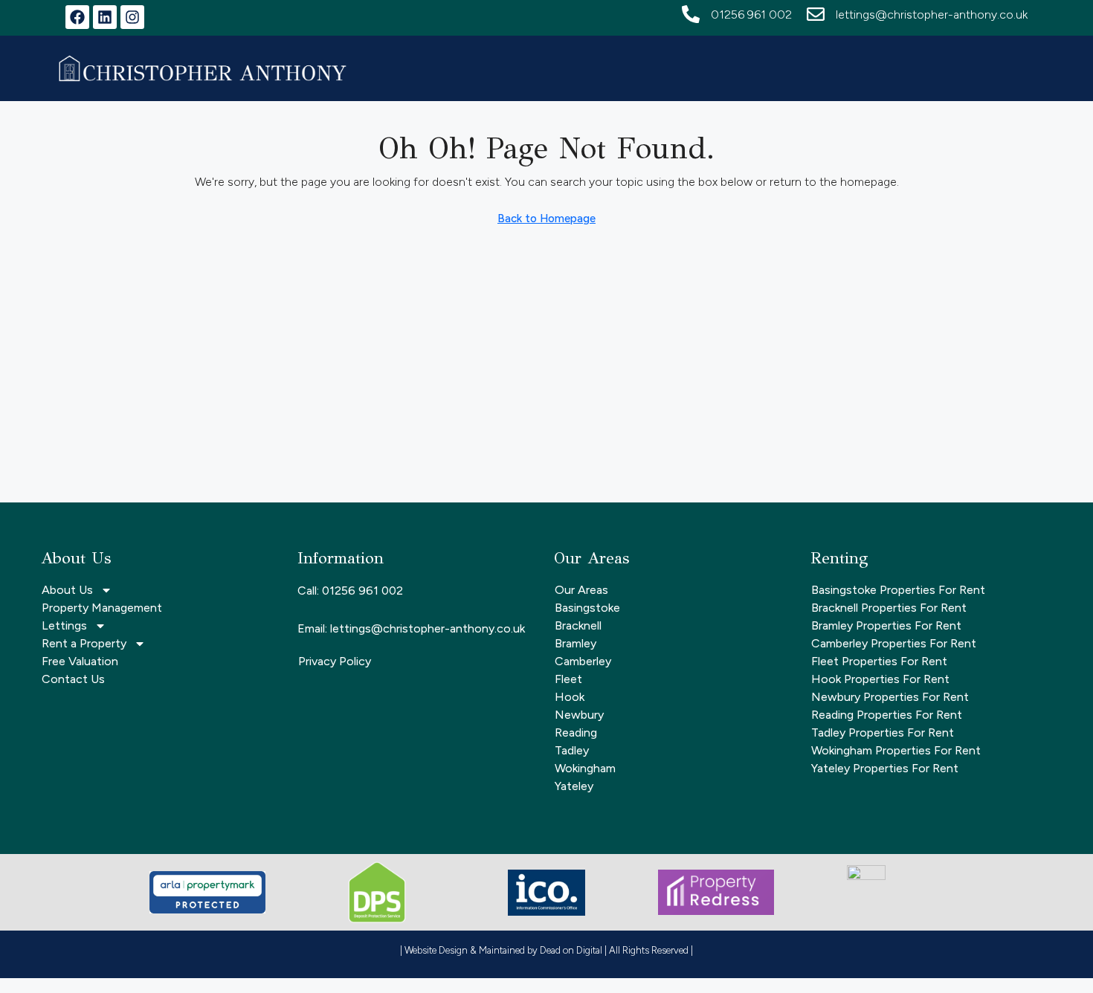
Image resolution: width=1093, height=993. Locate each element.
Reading (576, 732)
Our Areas (581, 590)
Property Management (102, 608)
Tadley (572, 750)
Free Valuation (80, 661)
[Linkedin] (105, 17)
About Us (67, 590)
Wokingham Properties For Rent (896, 750)
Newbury (579, 715)
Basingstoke (587, 608)
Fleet (568, 679)
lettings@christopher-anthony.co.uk (932, 14)
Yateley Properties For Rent (884, 768)
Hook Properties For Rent (880, 679)
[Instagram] (132, 17)
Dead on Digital (571, 950)
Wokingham (585, 768)
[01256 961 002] (691, 14)
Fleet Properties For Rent (879, 661)
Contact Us (73, 679)
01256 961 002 (751, 14)
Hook (569, 697)
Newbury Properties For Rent (890, 697)
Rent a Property (84, 643)
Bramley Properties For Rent (886, 625)
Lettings (64, 625)
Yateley (574, 786)
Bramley (575, 643)
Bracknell (578, 625)
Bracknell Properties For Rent (889, 608)
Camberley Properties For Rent (893, 643)
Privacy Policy (334, 661)
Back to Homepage (546, 218)
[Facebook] (77, 17)
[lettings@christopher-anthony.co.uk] (816, 14)
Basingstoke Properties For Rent (898, 590)
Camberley (583, 661)
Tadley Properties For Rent (882, 732)
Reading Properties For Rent (886, 715)
